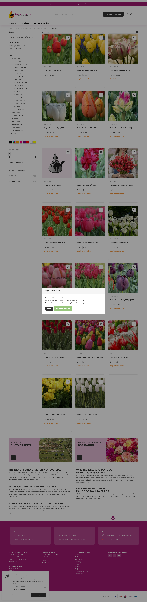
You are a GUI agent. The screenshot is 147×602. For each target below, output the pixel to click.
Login (49, 309)
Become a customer (63, 309)
